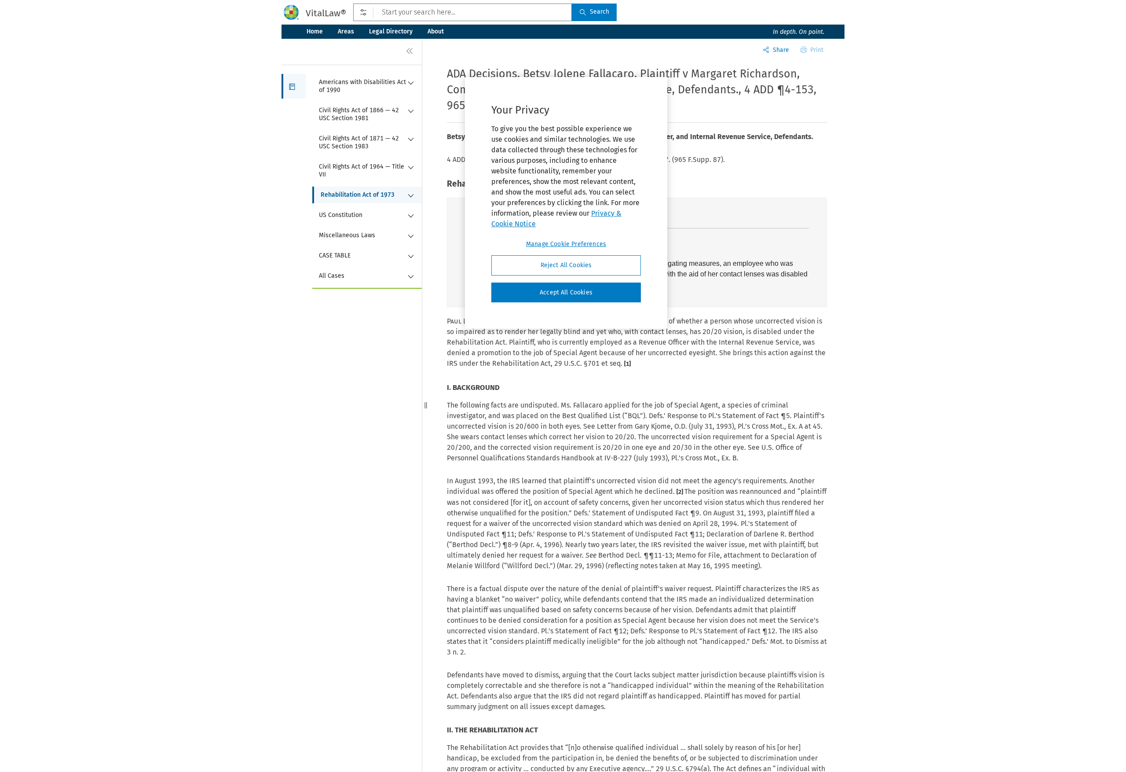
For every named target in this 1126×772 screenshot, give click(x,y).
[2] (680, 492)
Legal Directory (391, 31)
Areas (346, 31)
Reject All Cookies (566, 265)
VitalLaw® (326, 13)
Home (315, 31)
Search (599, 11)
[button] (294, 86)
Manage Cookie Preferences (566, 244)
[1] (627, 363)
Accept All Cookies (566, 292)
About (436, 31)
